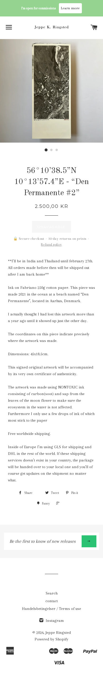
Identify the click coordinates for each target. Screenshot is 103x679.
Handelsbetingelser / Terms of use (51, 608)
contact (51, 601)
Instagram (54, 620)
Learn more (70, 8)
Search (52, 593)
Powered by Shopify (51, 639)
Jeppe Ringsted (58, 632)
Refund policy (51, 244)
